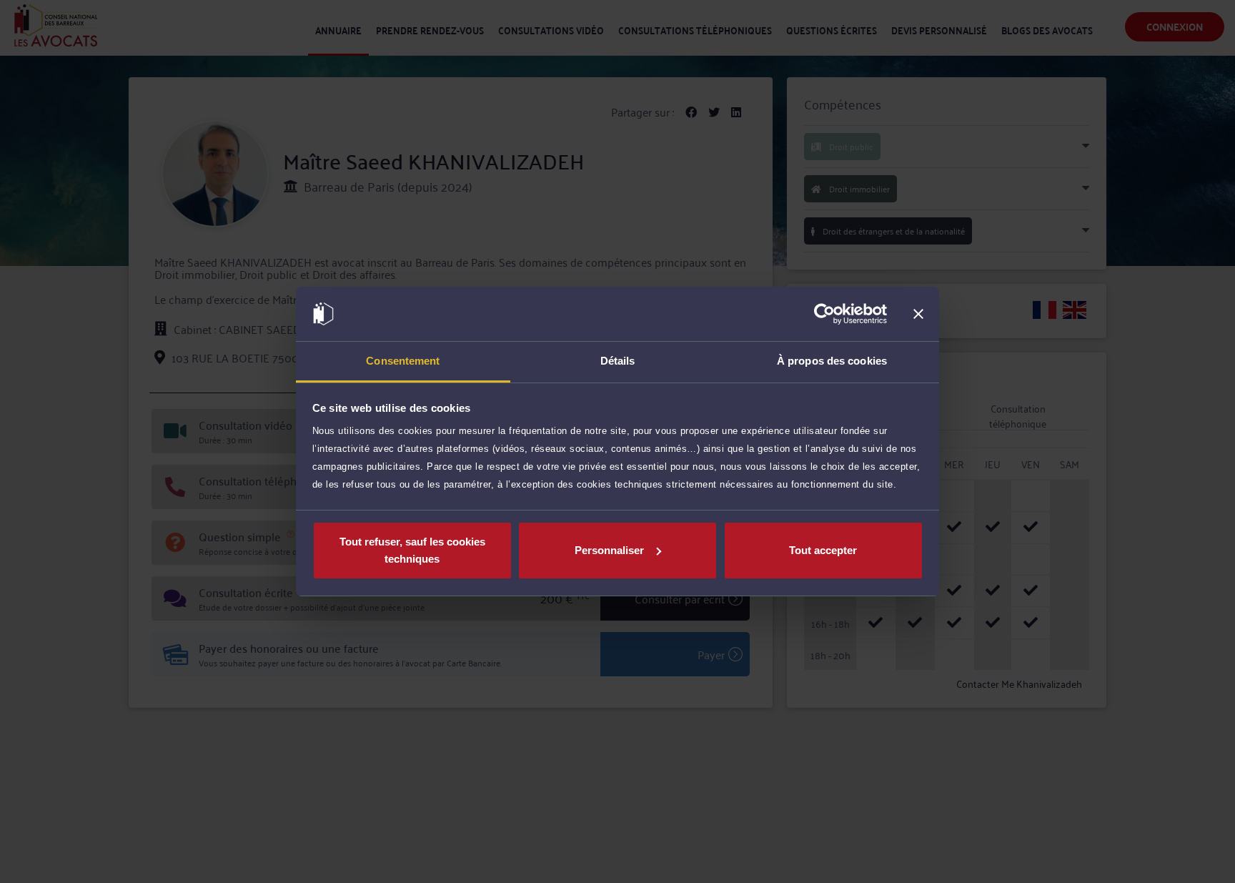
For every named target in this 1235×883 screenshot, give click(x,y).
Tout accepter (823, 550)
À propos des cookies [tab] (832, 361)
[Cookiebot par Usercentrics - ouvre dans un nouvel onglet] (824, 314)
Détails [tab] (617, 361)
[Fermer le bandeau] (918, 314)
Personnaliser (609, 550)
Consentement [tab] (403, 361)
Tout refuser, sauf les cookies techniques (412, 550)
